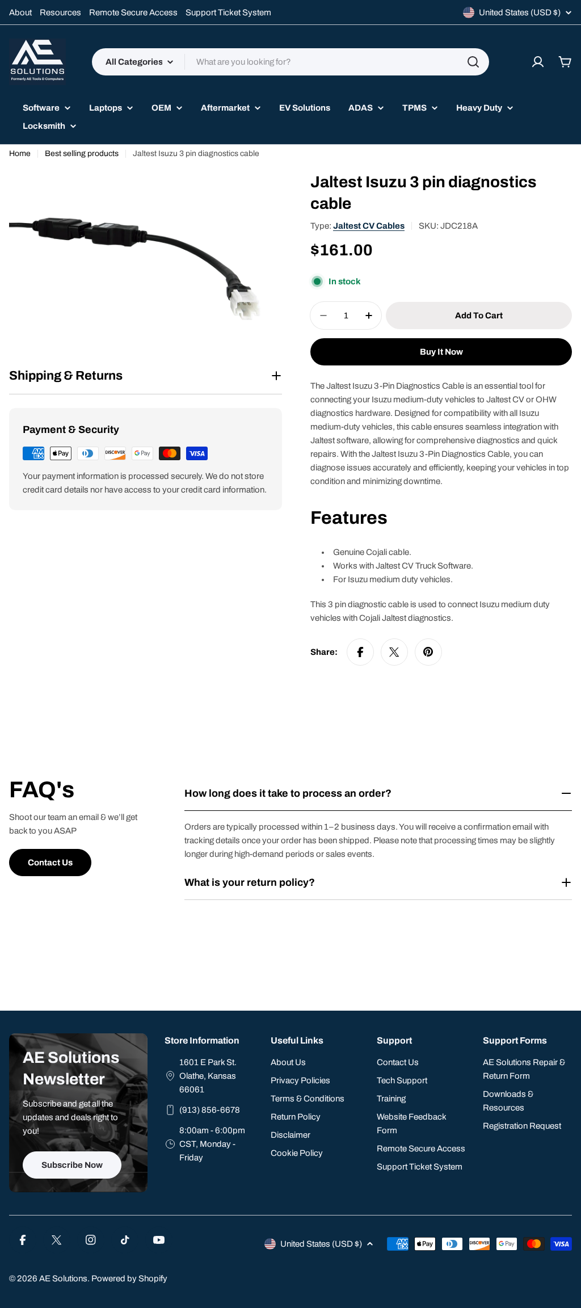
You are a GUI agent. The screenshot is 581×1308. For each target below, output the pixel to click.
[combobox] (290, 61)
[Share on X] (394, 652)
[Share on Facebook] (360, 652)
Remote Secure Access (133, 12)
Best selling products (82, 153)
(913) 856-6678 (209, 1109)
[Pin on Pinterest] (428, 652)
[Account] (538, 62)
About (20, 12)
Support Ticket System (228, 12)
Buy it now (441, 351)
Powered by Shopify (129, 1278)
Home (20, 153)
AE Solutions (63, 1278)
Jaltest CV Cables (369, 225)
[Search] (473, 62)
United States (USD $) (520, 12)
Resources (60, 12)
